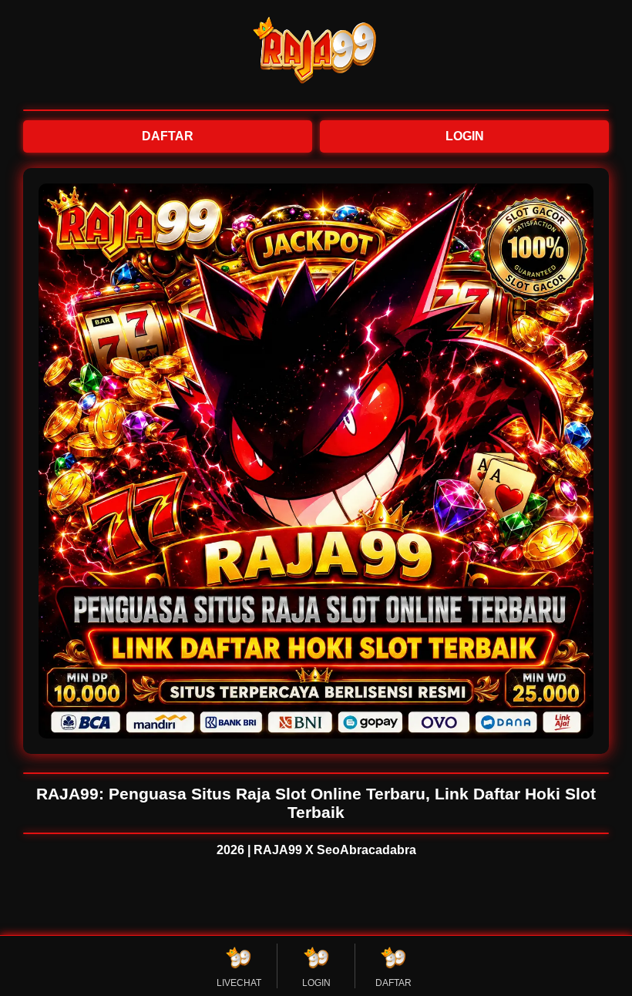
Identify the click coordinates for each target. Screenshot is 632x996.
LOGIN (464, 136)
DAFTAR (167, 136)
